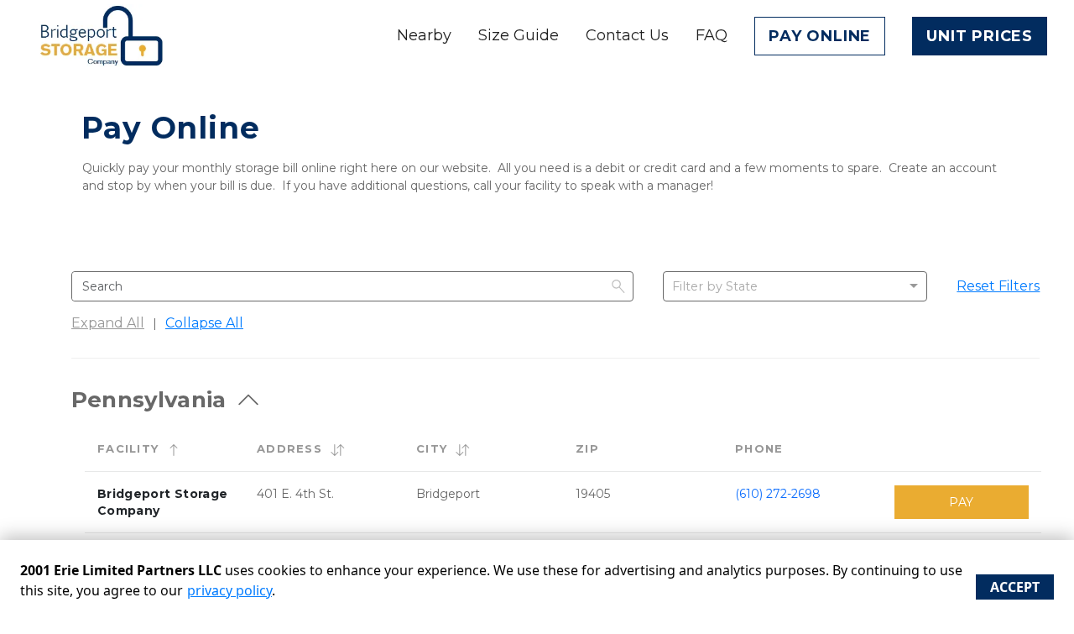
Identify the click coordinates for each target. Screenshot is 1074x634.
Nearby (424, 35)
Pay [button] (961, 502)
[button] (173, 449)
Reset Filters (998, 286)
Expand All (107, 323)
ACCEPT (1015, 587)
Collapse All (204, 323)
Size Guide (518, 35)
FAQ (711, 35)
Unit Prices (979, 36)
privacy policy (229, 590)
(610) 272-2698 (778, 493)
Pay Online (820, 36)
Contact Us (627, 35)
